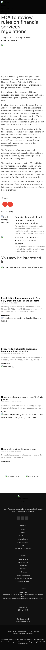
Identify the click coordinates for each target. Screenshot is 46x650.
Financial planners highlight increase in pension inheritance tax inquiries (28, 220)
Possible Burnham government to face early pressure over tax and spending (20, 299)
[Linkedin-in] (22, 518)
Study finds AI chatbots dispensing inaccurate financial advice (19, 350)
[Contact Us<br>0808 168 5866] (23, 604)
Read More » (5, 315)
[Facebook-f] (18, 518)
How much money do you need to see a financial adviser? (27, 240)
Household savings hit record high (18, 449)
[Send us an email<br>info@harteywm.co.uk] (23, 615)
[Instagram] (26, 518)
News (28, 37)
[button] (43, 7)
